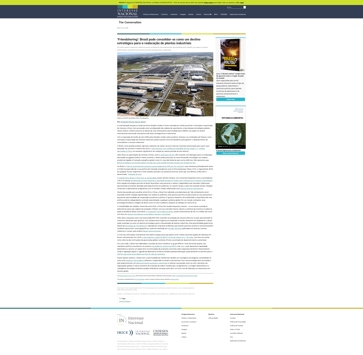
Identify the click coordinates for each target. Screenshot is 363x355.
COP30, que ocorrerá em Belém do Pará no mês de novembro (141, 254)
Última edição (213, 318)
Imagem (183, 14)
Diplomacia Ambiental (238, 14)
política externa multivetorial (191, 188)
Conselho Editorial (236, 333)
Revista (207, 14)
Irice (231, 337)
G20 (182, 246)
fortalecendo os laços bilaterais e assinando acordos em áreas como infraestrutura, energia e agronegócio (172, 180)
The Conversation (130, 22)
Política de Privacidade (238, 322)
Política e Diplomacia (150, 14)
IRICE (216, 14)
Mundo (190, 14)
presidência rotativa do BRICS (164, 246)
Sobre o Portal (235, 329)
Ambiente (173, 14)
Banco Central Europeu (152, 231)
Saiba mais (231, 99)
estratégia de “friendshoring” (136, 226)
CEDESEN (223, 14)
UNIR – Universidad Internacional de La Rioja (184, 275)
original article (174, 279)
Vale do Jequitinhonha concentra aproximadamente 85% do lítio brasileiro (155, 166)
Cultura (198, 14)
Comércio (164, 14)
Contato (233, 318)
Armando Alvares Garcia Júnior (132, 122)
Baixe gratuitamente (231, 153)
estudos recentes (174, 228)
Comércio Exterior (124, 301)
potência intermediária (135, 260)
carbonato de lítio (168, 155)
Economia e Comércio (189, 322)
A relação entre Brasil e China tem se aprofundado (137, 178)
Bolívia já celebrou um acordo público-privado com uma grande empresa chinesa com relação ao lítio (156, 163)
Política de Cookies (236, 326)
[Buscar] (245, 7)
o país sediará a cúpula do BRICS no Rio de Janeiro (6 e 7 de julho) (167, 237)
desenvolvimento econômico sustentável (152, 263)
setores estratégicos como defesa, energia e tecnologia (149, 214)
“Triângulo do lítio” (134, 174)
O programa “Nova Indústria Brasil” (160, 211)
